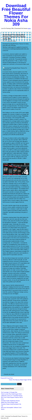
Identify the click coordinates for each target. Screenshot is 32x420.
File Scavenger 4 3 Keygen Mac (9, 392)
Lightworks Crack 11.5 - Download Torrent (11, 395)
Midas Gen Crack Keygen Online (9, 402)
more (29, 28)
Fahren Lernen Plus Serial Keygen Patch (11, 394)
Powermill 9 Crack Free (7, 378)
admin (14, 40)
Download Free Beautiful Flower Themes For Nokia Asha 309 (16, 14)
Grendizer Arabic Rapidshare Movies (10, 400)
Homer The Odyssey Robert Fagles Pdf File (20, 379)
